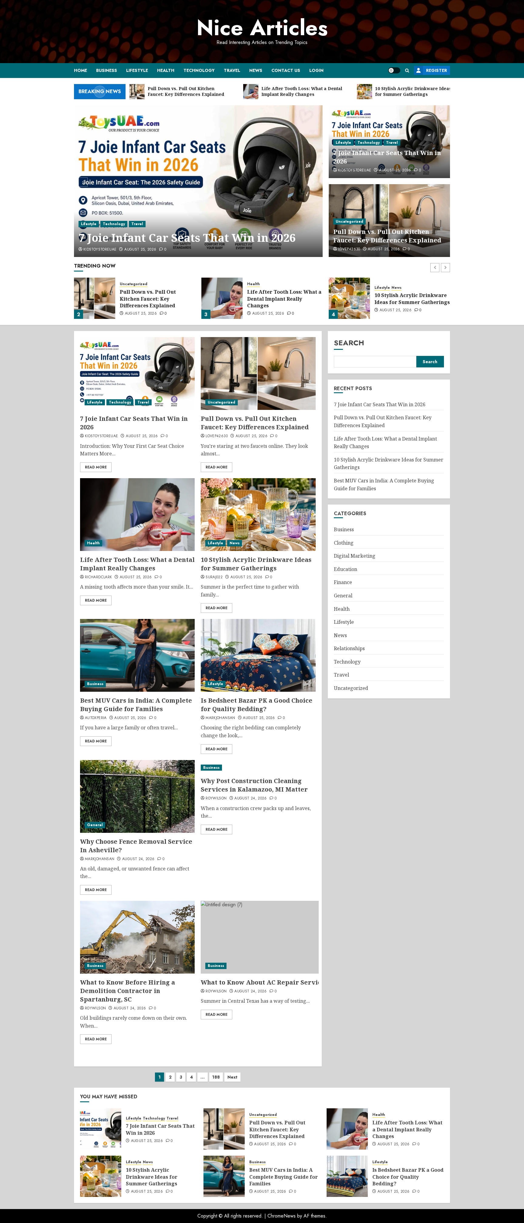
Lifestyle (137, 70)
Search (349, 342)
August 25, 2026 (129, 249)
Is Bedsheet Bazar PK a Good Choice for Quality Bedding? (256, 704)
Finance (343, 582)
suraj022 (214, 577)
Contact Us (285, 70)
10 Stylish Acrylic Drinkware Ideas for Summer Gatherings (412, 298)
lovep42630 (94, 249)
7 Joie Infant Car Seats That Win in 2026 (379, 404)
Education (345, 569)
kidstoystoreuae (354, 170)
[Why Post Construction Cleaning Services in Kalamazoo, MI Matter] (258, 767)
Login (316, 70)
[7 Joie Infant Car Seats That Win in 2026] (137, 373)
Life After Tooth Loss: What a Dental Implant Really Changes (284, 299)
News (255, 70)
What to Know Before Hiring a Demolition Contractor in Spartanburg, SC (127, 990)
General (95, 825)
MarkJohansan (220, 718)
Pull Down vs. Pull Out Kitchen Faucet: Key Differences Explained (196, 230)
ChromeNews (281, 1215)
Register (436, 70)
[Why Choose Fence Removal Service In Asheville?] (137, 796)
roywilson (216, 798)
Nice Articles (262, 27)
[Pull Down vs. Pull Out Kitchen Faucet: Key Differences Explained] (198, 181)
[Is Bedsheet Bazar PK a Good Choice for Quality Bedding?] (258, 655)
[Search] (407, 70)
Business (106, 70)
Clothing (344, 542)
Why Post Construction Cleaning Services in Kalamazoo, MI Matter (254, 785)
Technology (199, 70)
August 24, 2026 (138, 859)
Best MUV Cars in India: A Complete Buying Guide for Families (136, 704)
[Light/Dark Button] (394, 70)
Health (165, 70)
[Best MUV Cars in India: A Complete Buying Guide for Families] (137, 655)
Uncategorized (95, 208)
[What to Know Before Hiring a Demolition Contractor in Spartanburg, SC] (137, 937)
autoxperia (96, 718)
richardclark (98, 577)
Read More (96, 467)
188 (216, 1077)
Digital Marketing (354, 556)
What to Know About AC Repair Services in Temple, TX (287, 982)
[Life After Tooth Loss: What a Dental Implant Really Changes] (222, 298)
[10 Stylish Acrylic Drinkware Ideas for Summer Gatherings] (349, 298)
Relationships (349, 648)
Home (80, 70)
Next (232, 1077)
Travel (232, 70)
